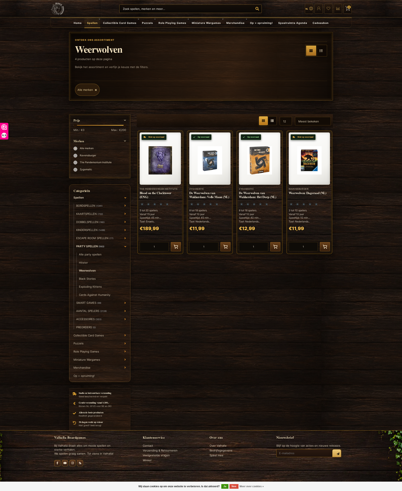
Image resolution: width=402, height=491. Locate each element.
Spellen (92, 22)
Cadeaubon (321, 22)
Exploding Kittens (90, 286)
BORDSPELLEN (89, 205)
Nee (234, 486)
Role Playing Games (172, 22)
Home (78, 22)
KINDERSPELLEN (90, 230)
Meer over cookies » (252, 486)
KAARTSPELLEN (89, 213)
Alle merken (87, 148)
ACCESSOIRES (89, 319)
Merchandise (235, 22)
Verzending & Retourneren (160, 450)
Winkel (147, 460)
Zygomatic (86, 169)
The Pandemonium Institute (96, 162)
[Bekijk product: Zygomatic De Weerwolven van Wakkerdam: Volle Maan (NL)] (210, 192)
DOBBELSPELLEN (90, 222)
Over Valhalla (218, 445)
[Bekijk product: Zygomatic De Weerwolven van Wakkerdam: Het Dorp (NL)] (259, 192)
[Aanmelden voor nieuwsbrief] (336, 453)
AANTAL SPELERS (91, 311)
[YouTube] (65, 463)
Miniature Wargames (206, 22)
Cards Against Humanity (94, 294)
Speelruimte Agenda (292, 22)
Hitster (83, 262)
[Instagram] (72, 463)
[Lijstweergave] (321, 51)
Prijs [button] (76, 120)
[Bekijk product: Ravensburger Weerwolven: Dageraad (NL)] (309, 192)
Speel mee (216, 455)
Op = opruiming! (261, 22)
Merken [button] (78, 141)
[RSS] (80, 463)
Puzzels (147, 22)
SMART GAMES (88, 302)
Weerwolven (87, 270)
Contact (148, 445)
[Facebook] (57, 463)
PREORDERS (86, 327)
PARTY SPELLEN (90, 246)
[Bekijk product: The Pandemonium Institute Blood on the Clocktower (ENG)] (160, 192)
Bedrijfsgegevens (221, 450)
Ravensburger (88, 155)
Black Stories (87, 278)
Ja (224, 486)
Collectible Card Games (120, 22)
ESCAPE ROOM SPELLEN (94, 238)
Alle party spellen (90, 254)
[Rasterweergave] (311, 51)
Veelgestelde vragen (156, 455)
